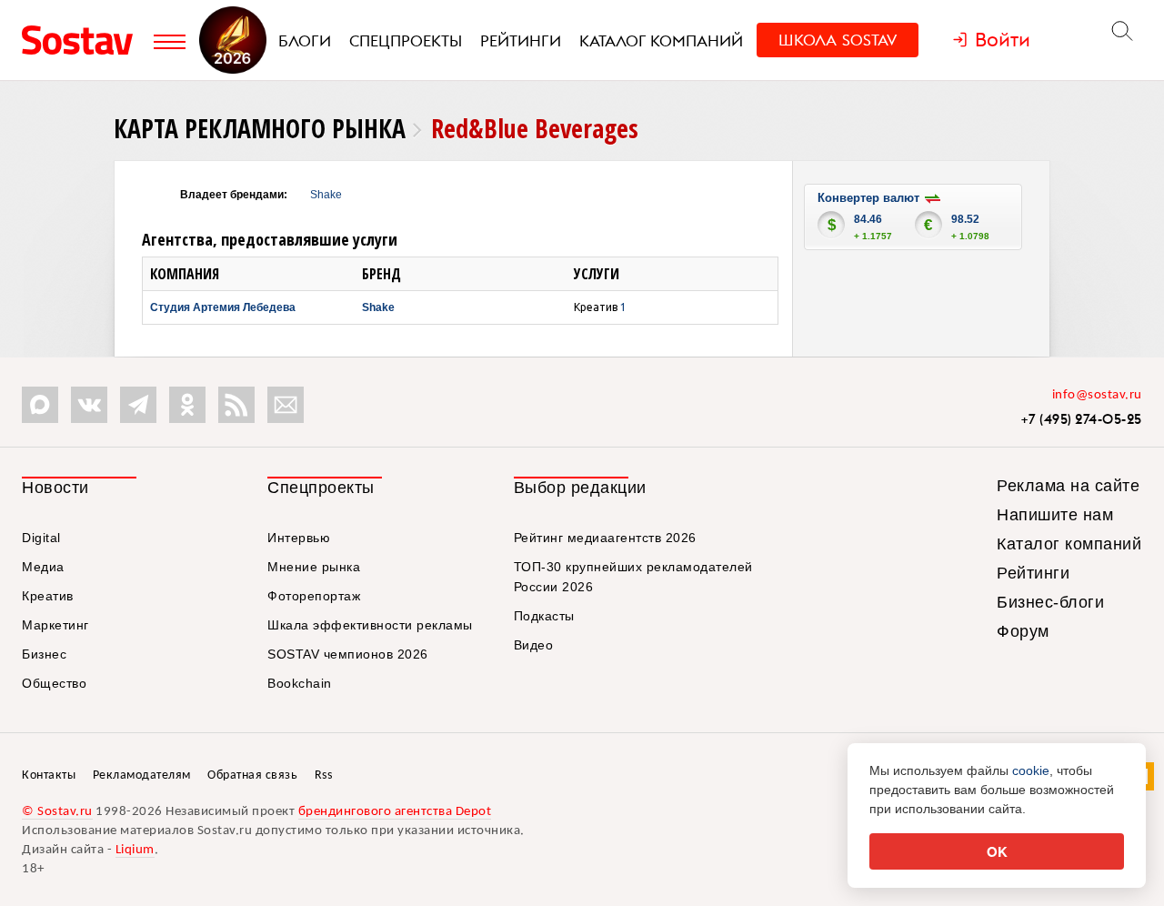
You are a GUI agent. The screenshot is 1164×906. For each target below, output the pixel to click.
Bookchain (299, 683)
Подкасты (544, 616)
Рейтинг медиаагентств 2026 (605, 537)
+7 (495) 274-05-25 (1081, 419)
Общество (54, 683)
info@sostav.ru (1097, 395)
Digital (41, 537)
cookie (1030, 770)
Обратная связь (252, 775)
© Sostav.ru (57, 812)
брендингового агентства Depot (395, 812)
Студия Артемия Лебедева (223, 307)
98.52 (965, 219)
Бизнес (44, 654)
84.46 (868, 219)
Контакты (48, 775)
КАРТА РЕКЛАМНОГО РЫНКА (260, 128)
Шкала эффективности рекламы (370, 625)
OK (997, 851)
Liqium (135, 850)
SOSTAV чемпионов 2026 (347, 654)
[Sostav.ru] (83, 40)
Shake (326, 194)
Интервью (298, 537)
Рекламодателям (142, 775)
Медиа (43, 566)
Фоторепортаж (313, 596)
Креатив (48, 596)
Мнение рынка (313, 566)
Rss (324, 775)
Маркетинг (55, 625)
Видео (534, 645)
